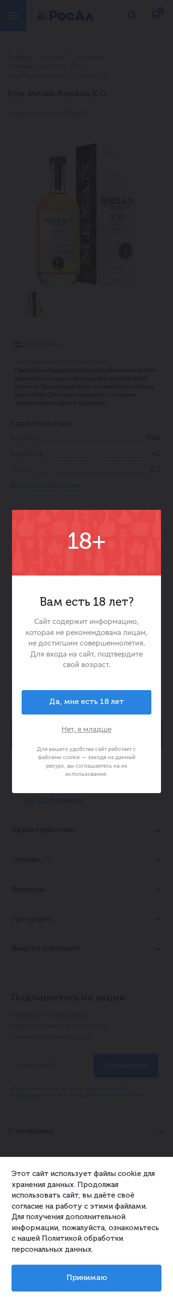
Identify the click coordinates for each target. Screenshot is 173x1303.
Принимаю (86, 1278)
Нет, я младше (86, 729)
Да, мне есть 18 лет (86, 702)
